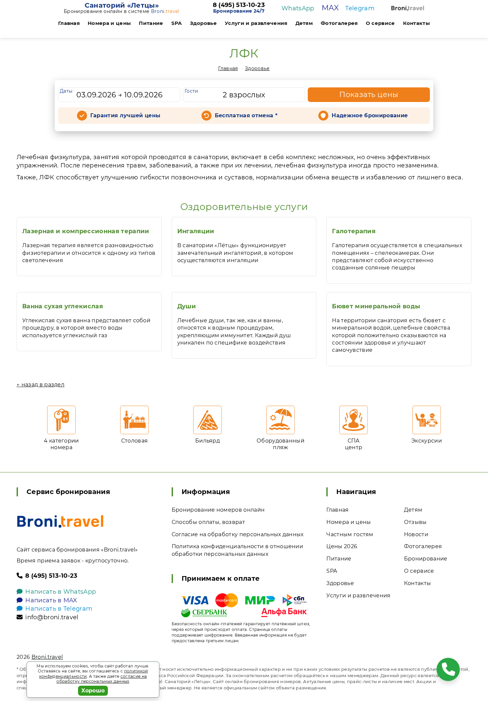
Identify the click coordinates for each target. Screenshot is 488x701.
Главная (69, 23)
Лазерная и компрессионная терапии (85, 231)
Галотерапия (353, 231)
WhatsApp (298, 8)
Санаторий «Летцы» (122, 5)
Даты (66, 91)
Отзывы (415, 522)
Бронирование (425, 558)
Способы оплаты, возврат (208, 522)
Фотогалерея (339, 23)
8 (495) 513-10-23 (239, 5)
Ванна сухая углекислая (62, 306)
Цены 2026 (341, 546)
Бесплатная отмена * (246, 115)
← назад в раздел (40, 384)
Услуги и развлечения (256, 23)
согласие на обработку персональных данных (101, 679)
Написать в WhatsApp (60, 591)
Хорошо (93, 690)
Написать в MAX (51, 600)
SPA (176, 23)
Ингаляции (195, 231)
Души (186, 306)
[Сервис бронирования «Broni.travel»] (407, 8)
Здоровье (203, 23)
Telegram (359, 8)
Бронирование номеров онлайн (218, 510)
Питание (151, 23)
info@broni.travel (51, 617)
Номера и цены (109, 23)
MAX (330, 7)
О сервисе (380, 23)
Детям (304, 23)
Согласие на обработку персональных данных (238, 534)
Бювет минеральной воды (376, 306)
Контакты (416, 23)
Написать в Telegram (58, 608)
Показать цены (368, 94)
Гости (192, 91)
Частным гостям (349, 534)
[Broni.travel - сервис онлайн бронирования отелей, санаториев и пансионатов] (60, 521)
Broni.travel (47, 657)
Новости (416, 534)
